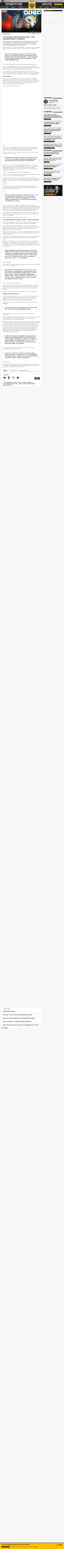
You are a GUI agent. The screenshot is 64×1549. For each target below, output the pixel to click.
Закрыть (58, 1544)
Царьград (47, 4)
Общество (49, 181)
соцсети (20, 383)
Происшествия (49, 168)
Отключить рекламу (58, 4)
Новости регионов (47, 150)
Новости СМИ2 (5, 1027)
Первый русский (14, 4)
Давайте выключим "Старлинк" (9, 1011)
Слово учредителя (48, 98)
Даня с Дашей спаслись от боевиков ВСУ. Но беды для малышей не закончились (19, 1018)
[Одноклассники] (30, 12)
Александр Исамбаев (31, 383)
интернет (25, 383)
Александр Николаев (6, 33)
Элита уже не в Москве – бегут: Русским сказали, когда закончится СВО (17, 1021)
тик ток (17, 383)
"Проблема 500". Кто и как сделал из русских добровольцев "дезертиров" (17, 1015)
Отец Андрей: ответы (48, 10)
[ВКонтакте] (26, 12)
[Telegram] (39, 12)
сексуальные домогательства (27, 382)
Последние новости (48, 112)
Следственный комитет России (9, 383)
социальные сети (9, 382)
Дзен (7, 370)
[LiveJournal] (35, 12)
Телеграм (15, 370)
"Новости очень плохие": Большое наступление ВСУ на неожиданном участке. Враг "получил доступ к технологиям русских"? (21, 1025)
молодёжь (15, 382)
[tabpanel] (53, 190)
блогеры (19, 382)
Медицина (48, 155)
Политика (48, 125)
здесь (36, 1546)
